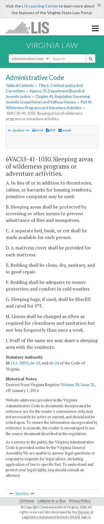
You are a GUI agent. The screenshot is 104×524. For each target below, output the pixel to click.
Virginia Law (52, 45)
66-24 (54, 363)
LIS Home (26, 501)
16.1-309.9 (19, 363)
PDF (52, 130)
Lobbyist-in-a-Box (52, 501)
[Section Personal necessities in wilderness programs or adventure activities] (27, 130)
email (66, 130)
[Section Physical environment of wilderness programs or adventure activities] (9, 130)
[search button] (90, 58)
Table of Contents (20, 85)
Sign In (86, 517)
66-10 (35, 363)
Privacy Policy (79, 501)
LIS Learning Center (40, 5)
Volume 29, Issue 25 (77, 384)
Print (39, 130)
